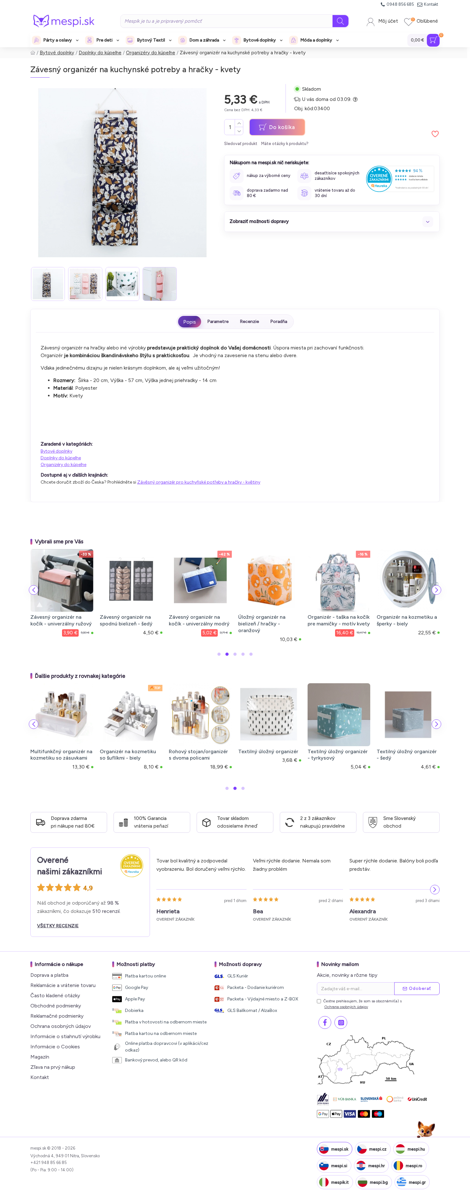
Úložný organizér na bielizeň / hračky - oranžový (262, 623)
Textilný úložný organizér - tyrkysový (338, 754)
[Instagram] (340, 1022)
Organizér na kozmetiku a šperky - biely (407, 620)
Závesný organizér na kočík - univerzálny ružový (61, 620)
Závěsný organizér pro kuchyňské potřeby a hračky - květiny (198, 482)
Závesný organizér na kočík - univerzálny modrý (199, 620)
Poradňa (278, 321)
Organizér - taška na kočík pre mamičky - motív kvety (339, 620)
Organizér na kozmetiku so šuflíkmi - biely (128, 754)
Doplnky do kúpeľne (100, 53)
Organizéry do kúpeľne (150, 53)
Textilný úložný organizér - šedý (407, 754)
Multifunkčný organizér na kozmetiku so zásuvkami (61, 754)
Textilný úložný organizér (268, 751)
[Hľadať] (341, 21)
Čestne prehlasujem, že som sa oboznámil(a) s (362, 1004)
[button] (33, 590)
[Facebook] (324, 1022)
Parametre (218, 321)
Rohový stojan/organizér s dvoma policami (198, 754)
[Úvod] (32, 53)
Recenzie (249, 321)
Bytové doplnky (57, 53)
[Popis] (189, 321)
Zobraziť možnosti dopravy (259, 221)
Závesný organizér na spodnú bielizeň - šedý (126, 620)
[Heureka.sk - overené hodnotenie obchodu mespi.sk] (400, 179)
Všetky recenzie (58, 926)
